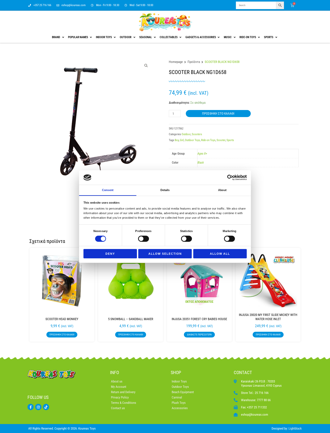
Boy (177, 140)
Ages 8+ (202, 153)
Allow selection (165, 253)
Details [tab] (165, 190)
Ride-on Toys (208, 140)
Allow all (220, 253)
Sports (230, 140)
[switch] (143, 239)
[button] (146, 65)
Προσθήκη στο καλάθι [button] (61, 334)
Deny (110, 253)
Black (200, 162)
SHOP (176, 372)
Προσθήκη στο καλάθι (218, 113)
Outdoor (186, 134)
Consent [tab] (107, 190)
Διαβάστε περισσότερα (199, 334)
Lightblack (295, 428)
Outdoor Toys (192, 140)
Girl (182, 140)
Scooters (197, 134)
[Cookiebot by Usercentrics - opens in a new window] (230, 177)
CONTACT (243, 372)
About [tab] (222, 190)
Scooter (221, 140)
